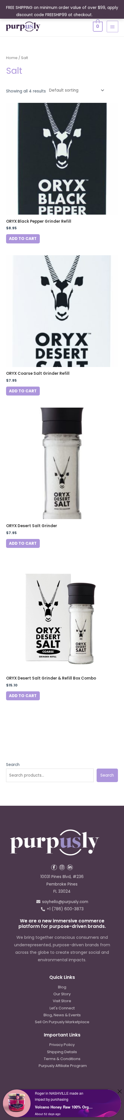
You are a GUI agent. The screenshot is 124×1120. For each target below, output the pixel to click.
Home (12, 57)
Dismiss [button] (101, 15)
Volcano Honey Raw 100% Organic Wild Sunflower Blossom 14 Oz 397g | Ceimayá (64, 1107)
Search (13, 764)
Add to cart (23, 238)
